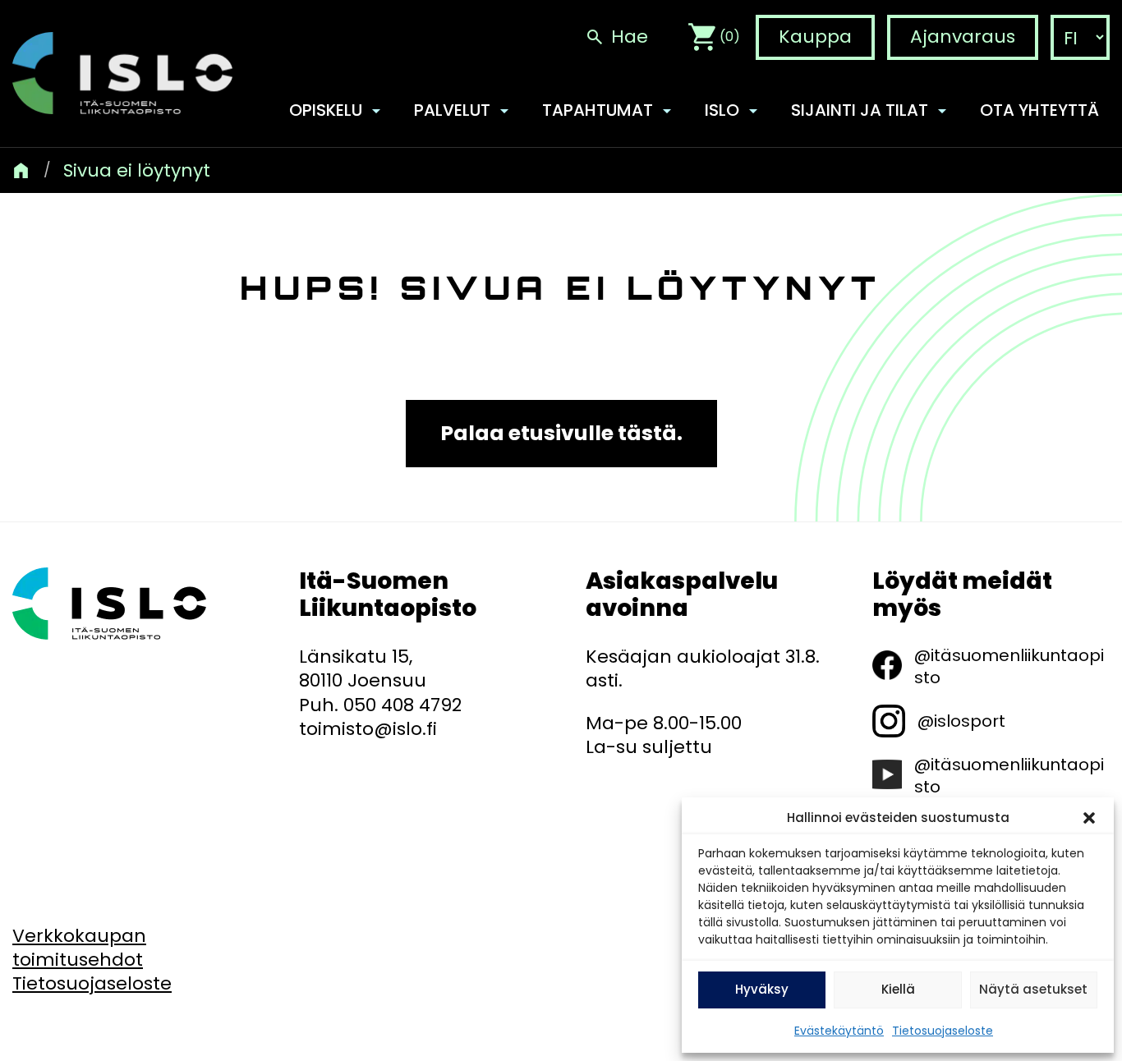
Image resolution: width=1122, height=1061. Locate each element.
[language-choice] (1080, 38)
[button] (1089, 818)
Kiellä (898, 989)
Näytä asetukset (1033, 989)
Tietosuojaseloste (942, 1030)
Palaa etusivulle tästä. (561, 433)
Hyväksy (762, 989)
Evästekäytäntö (839, 1030)
